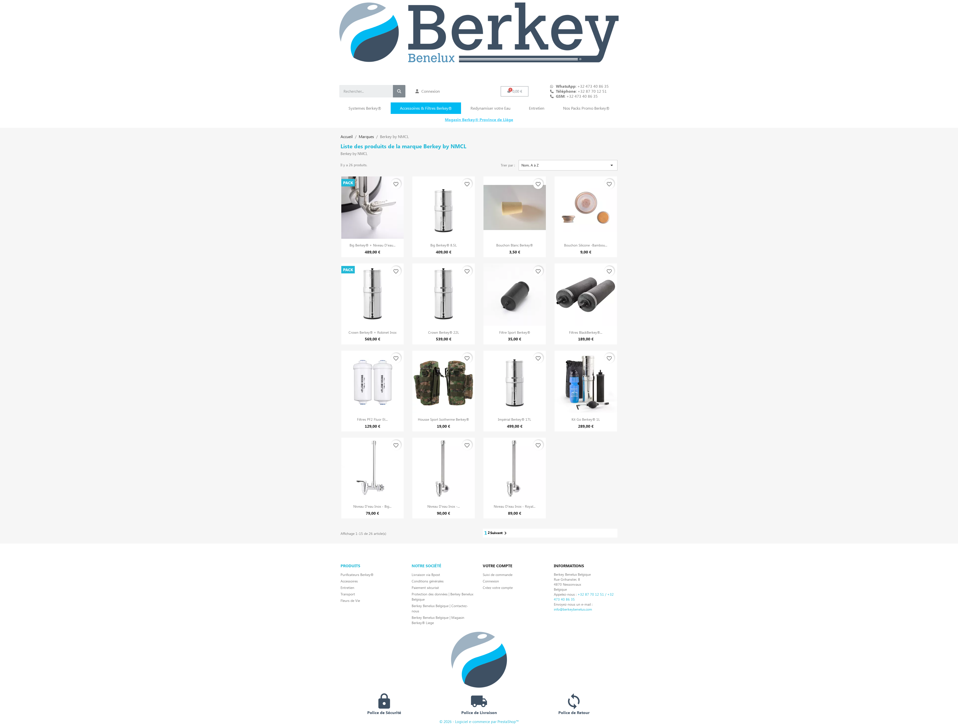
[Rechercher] (399, 91)
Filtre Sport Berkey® (514, 332)
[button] (515, 91)
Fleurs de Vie (350, 600)
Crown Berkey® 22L (443, 332)
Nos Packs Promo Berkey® (586, 108)
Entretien (536, 108)
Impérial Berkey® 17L (514, 419)
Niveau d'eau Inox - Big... (372, 506)
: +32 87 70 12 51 (581, 91)
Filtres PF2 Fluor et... (372, 419)
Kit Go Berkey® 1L (586, 419)
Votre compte (497, 565)
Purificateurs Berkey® (357, 574)
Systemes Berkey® (365, 108)
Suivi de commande (497, 574)
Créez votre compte (498, 587)
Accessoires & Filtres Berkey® (426, 108)
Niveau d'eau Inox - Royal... (514, 506)
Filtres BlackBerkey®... (585, 332)
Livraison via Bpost (426, 574)
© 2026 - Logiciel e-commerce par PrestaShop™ (479, 721)
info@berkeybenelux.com (573, 609)
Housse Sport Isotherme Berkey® (443, 419)
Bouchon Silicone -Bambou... (585, 245)
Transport (348, 594)
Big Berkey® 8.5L (443, 245)
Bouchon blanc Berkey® (514, 245)
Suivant (499, 533)
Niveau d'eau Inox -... (443, 506)
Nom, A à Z (568, 165)
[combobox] (362, 91)
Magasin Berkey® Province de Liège (479, 119)
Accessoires (349, 581)
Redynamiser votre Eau (490, 108)
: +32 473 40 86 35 (577, 96)
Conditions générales (428, 581)
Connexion (491, 581)
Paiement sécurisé (425, 587)
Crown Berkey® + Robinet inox (372, 332)
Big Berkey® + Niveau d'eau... (372, 245)
